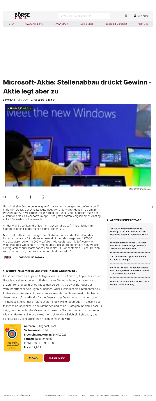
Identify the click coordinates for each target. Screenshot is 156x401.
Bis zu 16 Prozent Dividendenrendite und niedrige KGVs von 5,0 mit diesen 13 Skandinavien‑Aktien (129, 270)
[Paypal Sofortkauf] (33, 358)
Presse (91, 395)
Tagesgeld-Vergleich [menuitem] (116, 23)
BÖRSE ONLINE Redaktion (32, 257)
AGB (83, 395)
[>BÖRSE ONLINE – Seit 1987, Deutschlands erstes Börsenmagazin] (22, 16)
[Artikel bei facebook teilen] (30, 196)
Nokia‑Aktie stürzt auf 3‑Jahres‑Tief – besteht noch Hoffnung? (129, 283)
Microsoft (65, 225)
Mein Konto (142, 15)
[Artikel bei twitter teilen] (43, 196)
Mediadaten (148, 395)
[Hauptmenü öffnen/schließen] (9, 16)
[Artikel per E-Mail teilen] (4, 196)
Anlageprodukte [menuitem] (34, 23)
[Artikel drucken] (17, 197)
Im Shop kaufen (57, 358)
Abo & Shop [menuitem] (87, 23)
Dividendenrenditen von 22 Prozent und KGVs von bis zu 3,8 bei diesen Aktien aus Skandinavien (128, 245)
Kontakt (125, 395)
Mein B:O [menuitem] (143, 23)
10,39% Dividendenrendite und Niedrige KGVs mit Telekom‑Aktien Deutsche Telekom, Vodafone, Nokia (129, 231)
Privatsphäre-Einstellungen (108, 395)
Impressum (136, 395)
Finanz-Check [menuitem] (61, 23)
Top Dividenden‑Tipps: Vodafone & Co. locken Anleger (128, 258)
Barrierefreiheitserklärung (55, 395)
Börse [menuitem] (11, 23)
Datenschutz (73, 395)
